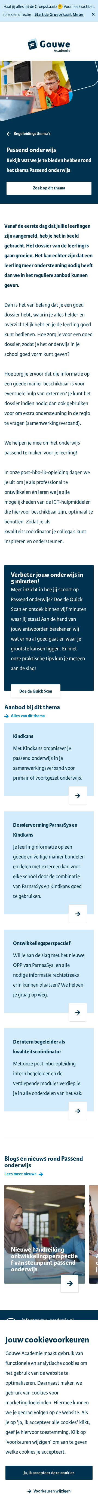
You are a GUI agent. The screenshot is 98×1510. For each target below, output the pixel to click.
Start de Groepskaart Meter (59, 14)
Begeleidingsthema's (32, 133)
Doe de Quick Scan (35, 691)
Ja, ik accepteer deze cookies (49, 1473)
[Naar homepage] (49, 45)
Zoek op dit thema (49, 188)
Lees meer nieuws (20, 1174)
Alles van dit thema (28, 716)
